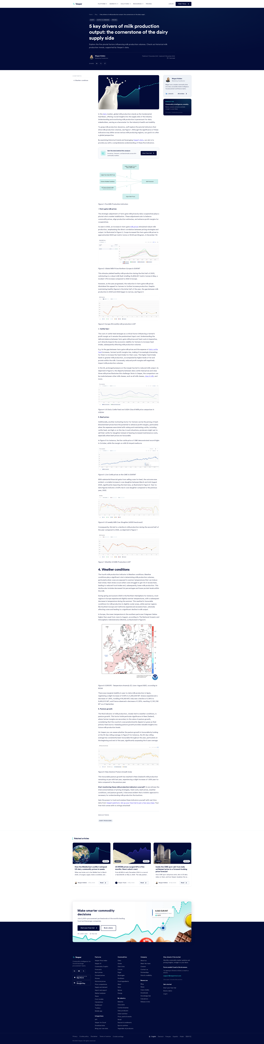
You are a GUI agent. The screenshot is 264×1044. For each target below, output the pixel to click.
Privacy (75, 1036)
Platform (101, 3)
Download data (100, 1025)
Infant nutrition (122, 1013)
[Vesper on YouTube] (79, 971)
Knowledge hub (146, 996)
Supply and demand (101, 987)
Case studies (145, 990)
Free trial (182, 4)
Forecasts (98, 969)
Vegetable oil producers (125, 1028)
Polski (182, 1036)
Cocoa (120, 969)
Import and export (101, 990)
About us (144, 960)
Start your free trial (87, 928)
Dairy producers (105, 820)
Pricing (149, 3)
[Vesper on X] (83, 971)
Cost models (99, 999)
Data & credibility (146, 975)
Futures (97, 978)
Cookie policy (84, 1036)
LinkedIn (170, 93)
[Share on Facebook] (105, 63)
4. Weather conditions (81, 80)
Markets (113, 3)
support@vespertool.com (172, 976)
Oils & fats (121, 966)
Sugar (119, 972)
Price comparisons (101, 984)
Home (91, 14)
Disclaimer (94, 1036)
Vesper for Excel (100, 1022)
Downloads (144, 993)
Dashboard (98, 1005)
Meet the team (145, 963)
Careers (143, 966)
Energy (120, 993)
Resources (137, 3)
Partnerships (145, 972)
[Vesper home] (77, 4)
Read (101, 882)
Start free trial (147, 153)
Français (168, 1036)
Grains (120, 963)
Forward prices (100, 975)
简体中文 (188, 1036)
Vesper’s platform (113, 803)
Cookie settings (118, 1036)
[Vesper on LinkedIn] (74, 971)
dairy (105, 114)
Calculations (99, 1002)
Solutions (125, 3)
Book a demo (108, 928)
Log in (171, 3)
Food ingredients (123, 981)
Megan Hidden (100, 56)
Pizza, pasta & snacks (125, 1016)
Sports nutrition (123, 1025)
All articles (181, 93)
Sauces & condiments (125, 1022)
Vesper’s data (138, 140)
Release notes (145, 1002)
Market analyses (100, 993)
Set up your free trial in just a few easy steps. (138, 803)
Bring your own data (101, 1028)
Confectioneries (123, 1007)
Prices (114, 19)
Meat (119, 984)
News (97, 996)
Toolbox (97, 1008)
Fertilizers (121, 978)
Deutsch (160, 1036)
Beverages (121, 975)
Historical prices (100, 981)
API (96, 1019)
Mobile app (98, 1011)
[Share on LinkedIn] (96, 63)
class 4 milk (149, 376)
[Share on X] (101, 63)
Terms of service (105, 1036)
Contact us (144, 969)
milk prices (134, 227)
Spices (120, 990)
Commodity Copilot (101, 966)
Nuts (119, 987)
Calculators (144, 999)
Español (175, 1036)
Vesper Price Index (101, 960)
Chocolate (121, 1005)
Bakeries (120, 1002)
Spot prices (99, 972)
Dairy (92, 19)
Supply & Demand (103, 19)
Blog (96, 14)
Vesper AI (98, 963)
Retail (119, 1019)
